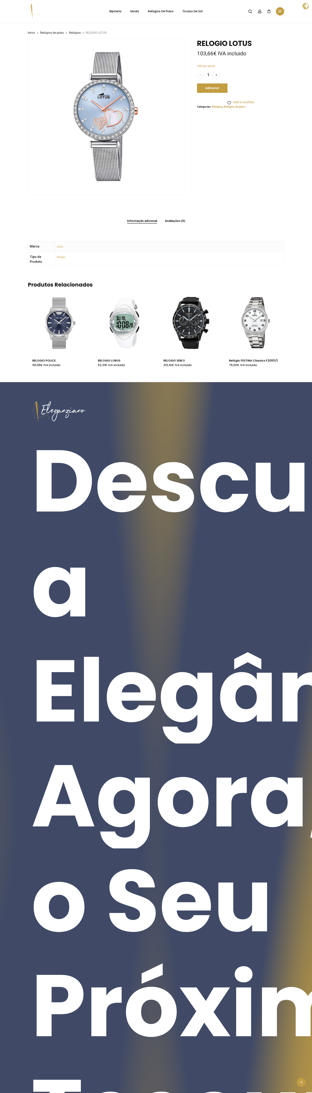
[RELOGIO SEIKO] (190, 323)
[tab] (142, 221)
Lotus (60, 246)
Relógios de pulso (52, 32)
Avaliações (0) (175, 221)
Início (31, 32)
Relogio (61, 257)
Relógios (75, 32)
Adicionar (212, 88)
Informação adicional (142, 221)
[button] (280, 11)
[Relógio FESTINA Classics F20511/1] (255, 323)
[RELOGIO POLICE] (59, 323)
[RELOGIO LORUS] (124, 323)
